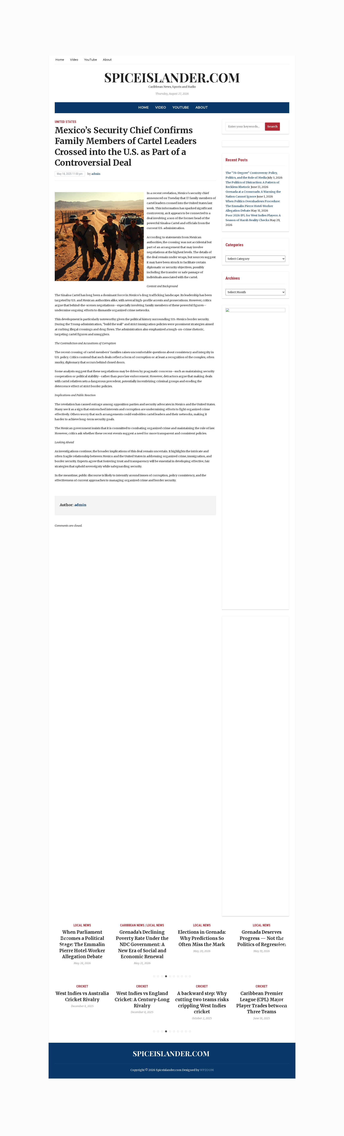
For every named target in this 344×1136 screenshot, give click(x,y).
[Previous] (63, 942)
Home (59, 59)
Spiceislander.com (172, 77)
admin (95, 174)
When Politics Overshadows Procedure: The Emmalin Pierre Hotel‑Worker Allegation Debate (253, 206)
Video (74, 59)
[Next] (281, 942)
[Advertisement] (119, 28)
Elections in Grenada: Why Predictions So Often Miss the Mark (202, 938)
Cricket (82, 986)
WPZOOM (207, 1070)
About (107, 59)
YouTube (90, 59)
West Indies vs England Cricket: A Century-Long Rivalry (142, 1000)
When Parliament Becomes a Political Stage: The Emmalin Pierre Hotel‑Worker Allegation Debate (82, 944)
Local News (82, 925)
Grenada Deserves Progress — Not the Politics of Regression (261, 938)
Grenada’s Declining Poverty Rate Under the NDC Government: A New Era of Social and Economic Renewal (142, 944)
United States (65, 122)
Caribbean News (132, 925)
